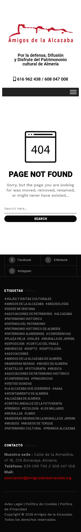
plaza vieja (15, 339)
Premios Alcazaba (60, 428)
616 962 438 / (30, 79)
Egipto (31, 349)
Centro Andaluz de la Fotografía (34, 403)
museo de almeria (53, 364)
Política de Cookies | (43, 504)
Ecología (31, 408)
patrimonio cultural (23, 428)
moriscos (14, 349)
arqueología (58, 304)
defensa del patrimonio (25, 324)
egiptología (51, 349)
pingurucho (43, 378)
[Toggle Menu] (73, 92)
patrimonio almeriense (25, 334)
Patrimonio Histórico (24, 319)
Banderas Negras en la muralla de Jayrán (40, 418)
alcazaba (64, 314)
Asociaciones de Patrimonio (29, 314)
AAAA (58, 388)
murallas (14, 413)
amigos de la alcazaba (25, 304)
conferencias (59, 334)
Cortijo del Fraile (43, 344)
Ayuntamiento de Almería (27, 393)
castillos (14, 369)
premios (13, 408)
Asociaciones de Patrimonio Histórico (37, 373)
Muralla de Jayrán (58, 339)
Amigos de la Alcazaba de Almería (34, 359)
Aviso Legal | (14, 504)
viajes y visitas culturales (28, 299)
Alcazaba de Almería (23, 398)
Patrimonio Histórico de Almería (33, 329)
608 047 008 (56, 79)
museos (12, 423)
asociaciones (17, 354)
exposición (15, 344)
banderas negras (20, 364)
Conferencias (17, 378)
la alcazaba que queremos (28, 388)
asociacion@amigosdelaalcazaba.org (37, 477)
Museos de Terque (38, 423)
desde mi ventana (20, 309)
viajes (34, 339)
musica (56, 369)
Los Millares (53, 408)
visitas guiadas (19, 383)
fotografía (36, 369)
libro (31, 413)
